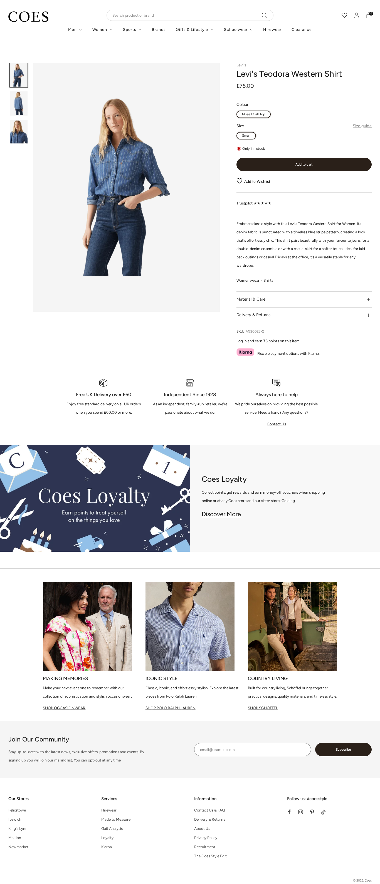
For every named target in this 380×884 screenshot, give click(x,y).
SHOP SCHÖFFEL (263, 708)
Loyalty (107, 837)
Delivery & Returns (209, 819)
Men (72, 29)
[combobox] (190, 15)
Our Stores (18, 798)
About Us (202, 828)
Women (99, 29)
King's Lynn (18, 828)
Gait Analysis (112, 828)
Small (246, 135)
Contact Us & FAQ (209, 810)
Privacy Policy (205, 837)
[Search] (265, 15)
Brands (159, 29)
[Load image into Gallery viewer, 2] (18, 103)
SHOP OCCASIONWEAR (64, 708)
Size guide (362, 125)
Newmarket (18, 847)
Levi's (241, 65)
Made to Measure (115, 819)
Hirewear (272, 29)
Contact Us (276, 424)
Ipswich (14, 819)
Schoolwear (236, 29)
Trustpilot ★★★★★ (254, 203)
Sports (129, 29)
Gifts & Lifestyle (192, 29)
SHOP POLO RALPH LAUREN (170, 708)
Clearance (302, 29)
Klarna (313, 353)
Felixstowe (17, 810)
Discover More (221, 514)
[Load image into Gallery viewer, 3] (18, 132)
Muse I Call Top (253, 114)
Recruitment (204, 847)
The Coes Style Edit (210, 856)
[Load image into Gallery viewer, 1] (18, 75)
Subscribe (343, 749)
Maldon (14, 837)
